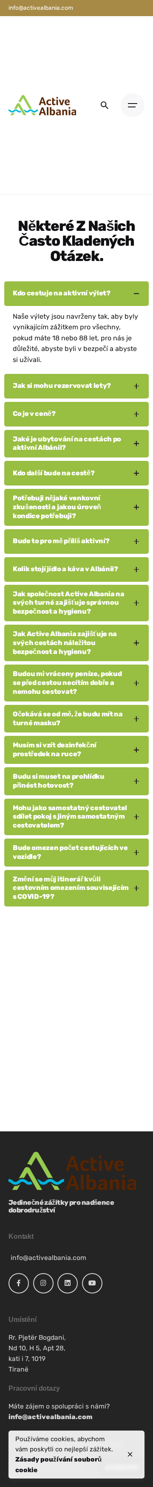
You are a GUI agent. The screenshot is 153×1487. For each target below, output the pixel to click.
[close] (130, 1454)
